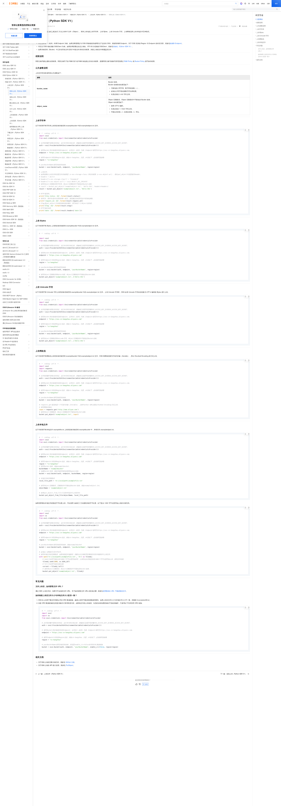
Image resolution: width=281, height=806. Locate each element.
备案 (257, 3)
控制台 (263, 3)
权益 (42, 3)
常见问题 (58, 9)
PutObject (69, 665)
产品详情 (233, 26)
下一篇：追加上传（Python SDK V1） (233, 674)
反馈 (146, 684)
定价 (47, 3)
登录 (276, 3)
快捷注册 (14, 36)
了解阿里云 (72, 3)
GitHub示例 (70, 662)
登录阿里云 (33, 35)
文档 (253, 3)
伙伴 (59, 3)
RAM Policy (128, 61)
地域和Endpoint (176, 43)
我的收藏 (244, 26)
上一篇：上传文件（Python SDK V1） (51, 674)
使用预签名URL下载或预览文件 (114, 591)
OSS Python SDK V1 (62, 14)
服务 (64, 3)
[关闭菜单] (3, 3)
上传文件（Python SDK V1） (98, 14)
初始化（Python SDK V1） (122, 46)
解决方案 (35, 3)
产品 (28, 3)
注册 (268, 3)
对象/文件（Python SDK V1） (79, 14)
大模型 (22, 3)
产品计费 (49, 9)
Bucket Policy (140, 61)
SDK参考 (50, 14)
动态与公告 (67, 9)
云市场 (53, 3)
